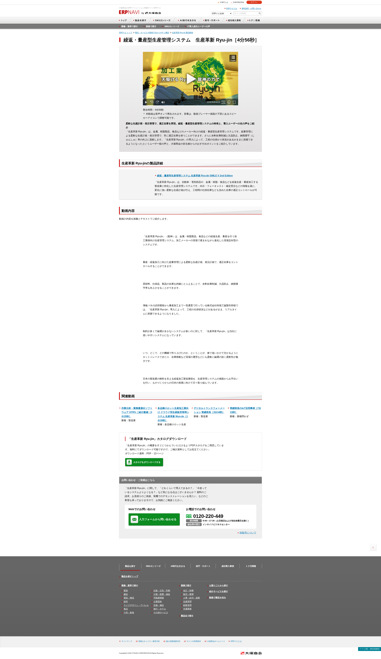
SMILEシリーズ (153, 566)
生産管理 (187, 601)
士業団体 (157, 601)
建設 (126, 594)
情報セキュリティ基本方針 (149, 641)
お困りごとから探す (218, 585)
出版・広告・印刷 (161, 590)
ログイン (254, 2)
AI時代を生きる (178, 566)
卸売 (126, 601)
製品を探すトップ (129, 576)
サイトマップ (126, 641)
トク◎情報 (251, 566)
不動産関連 (158, 598)
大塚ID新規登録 (238, 2)
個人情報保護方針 (173, 641)
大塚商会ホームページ (216, 641)
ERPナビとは (231, 8)
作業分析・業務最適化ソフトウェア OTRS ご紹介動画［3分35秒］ (136, 412)
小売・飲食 (129, 612)
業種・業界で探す (129, 585)
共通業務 (187, 609)
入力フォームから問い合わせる (158, 519)
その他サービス (160, 612)
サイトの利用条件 (194, 641)
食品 (126, 609)
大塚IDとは (224, 2)
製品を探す (130, 566)
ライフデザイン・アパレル (136, 605)
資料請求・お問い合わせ (251, 8)
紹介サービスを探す (218, 591)
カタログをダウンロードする (146, 462)
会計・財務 (188, 590)
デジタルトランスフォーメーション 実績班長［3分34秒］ (209, 410)
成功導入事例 (227, 566)
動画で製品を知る (217, 597)
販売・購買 (188, 594)
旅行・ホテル (159, 609)
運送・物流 (129, 598)
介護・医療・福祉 (161, 594)
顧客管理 (187, 605)
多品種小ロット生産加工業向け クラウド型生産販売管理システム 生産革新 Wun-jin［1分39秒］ (173, 414)
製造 (126, 590)
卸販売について (248, 532)
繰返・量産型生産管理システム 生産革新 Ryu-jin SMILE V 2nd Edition (195, 175)
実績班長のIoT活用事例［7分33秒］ (245, 410)
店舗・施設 (158, 605)
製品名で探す (187, 615)
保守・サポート (203, 566)
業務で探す (186, 585)
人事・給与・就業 (191, 598)
